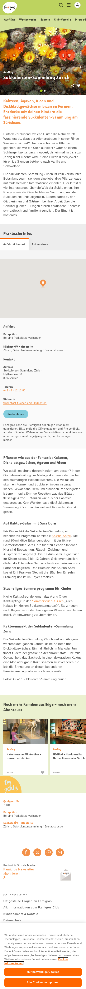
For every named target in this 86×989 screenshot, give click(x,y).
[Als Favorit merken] (42, 772)
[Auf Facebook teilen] (26, 852)
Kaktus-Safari (61, 536)
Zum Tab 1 (41, 90)
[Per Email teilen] (60, 852)
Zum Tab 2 (45, 91)
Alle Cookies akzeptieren (43, 982)
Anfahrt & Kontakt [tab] (14, 244)
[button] (81, 67)
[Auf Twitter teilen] (37, 852)
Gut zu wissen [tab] (40, 244)
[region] (43, 956)
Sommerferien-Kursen (48, 601)
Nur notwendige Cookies (43, 971)
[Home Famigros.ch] (10, 7)
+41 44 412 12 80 (14, 390)
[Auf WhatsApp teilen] (49, 852)
